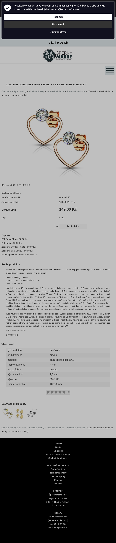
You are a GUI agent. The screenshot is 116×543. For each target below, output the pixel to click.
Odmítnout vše (58, 32)
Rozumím (58, 17)
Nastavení (58, 24)
